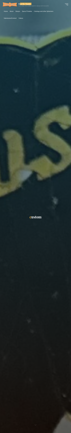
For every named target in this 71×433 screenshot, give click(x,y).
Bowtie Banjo (24, 4)
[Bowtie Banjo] (10, 4)
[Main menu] (66, 4)
